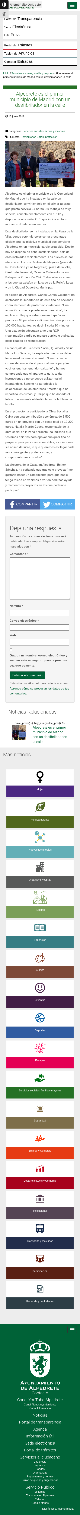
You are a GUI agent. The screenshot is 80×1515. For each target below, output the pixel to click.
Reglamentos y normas (40, 1476)
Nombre (16, 605)
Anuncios (19, 53)
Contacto (40, 1392)
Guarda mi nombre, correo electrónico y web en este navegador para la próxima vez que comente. (38, 660)
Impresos (40, 1465)
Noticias (40, 1415)
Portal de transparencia (40, 1422)
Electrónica (17, 27)
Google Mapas (40, 1502)
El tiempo (40, 1491)
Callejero (40, 1499)
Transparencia (23, 19)
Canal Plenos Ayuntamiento (40, 1404)
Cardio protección (47, 137)
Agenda (40, 1429)
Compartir (26, 504)
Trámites (18, 45)
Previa (13, 35)
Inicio (6, 73)
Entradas (18, 61)
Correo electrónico (24, 620)
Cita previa (40, 1461)
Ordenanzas (40, 1472)
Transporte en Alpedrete (40, 1495)
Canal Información (40, 1408)
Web (13, 635)
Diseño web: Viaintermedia (58, 1508)
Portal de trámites (40, 1450)
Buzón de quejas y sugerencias (40, 1480)
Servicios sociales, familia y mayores (32, 73)
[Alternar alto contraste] (4, 4)
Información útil (40, 1436)
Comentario (19, 553)
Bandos (40, 1469)
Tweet (11, 125)
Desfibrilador (28, 137)
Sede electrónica (40, 1443)
